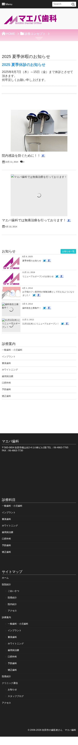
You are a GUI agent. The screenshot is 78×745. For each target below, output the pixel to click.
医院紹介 (6, 584)
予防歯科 (6, 389)
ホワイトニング (10, 369)
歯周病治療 (7, 376)
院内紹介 (12, 604)
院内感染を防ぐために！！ (21, 155)
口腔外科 (6, 382)
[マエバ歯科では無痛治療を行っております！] (39, 195)
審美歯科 (6, 363)
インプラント (9, 356)
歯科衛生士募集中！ (31, 308)
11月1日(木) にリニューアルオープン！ (40, 324)
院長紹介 (12, 597)
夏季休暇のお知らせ (31, 260)
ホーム (5, 578)
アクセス (12, 610)
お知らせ (12, 689)
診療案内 (6, 617)
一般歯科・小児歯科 (12, 350)
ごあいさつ (13, 591)
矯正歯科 (6, 396)
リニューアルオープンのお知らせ (38, 276)
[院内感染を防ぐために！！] (39, 131)
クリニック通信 (10, 683)
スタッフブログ (16, 696)
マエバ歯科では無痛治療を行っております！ (34, 220)
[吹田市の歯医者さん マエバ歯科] (30, 20)
